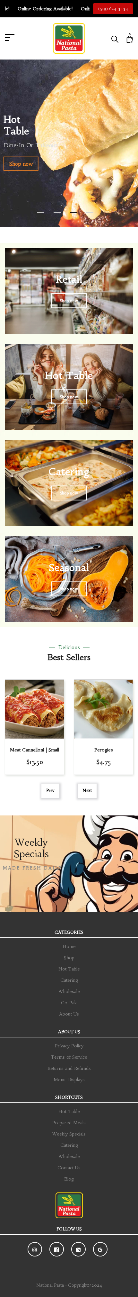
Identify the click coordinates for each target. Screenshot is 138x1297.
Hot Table (69, 969)
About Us (69, 1014)
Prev (50, 790)
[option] (69, 143)
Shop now (21, 173)
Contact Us (69, 1168)
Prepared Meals (69, 1123)
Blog (69, 1179)
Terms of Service (69, 1057)
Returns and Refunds (69, 1068)
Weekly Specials (69, 1134)
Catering (69, 980)
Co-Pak (69, 1003)
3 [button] (73, 212)
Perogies (34, 750)
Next (87, 790)
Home (69, 946)
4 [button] (90, 212)
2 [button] (57, 212)
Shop (69, 958)
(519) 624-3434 (113, 8)
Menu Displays (69, 1079)
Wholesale (69, 991)
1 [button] (41, 212)
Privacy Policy (69, 1046)
